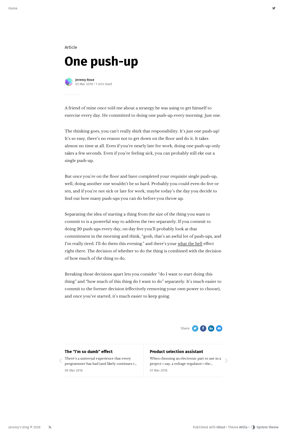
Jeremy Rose (84, 80)
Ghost (220, 427)
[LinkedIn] (211, 328)
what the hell (190, 243)
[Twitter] (274, 8)
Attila (243, 427)
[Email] (219, 328)
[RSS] (50, 427)
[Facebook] (203, 328)
